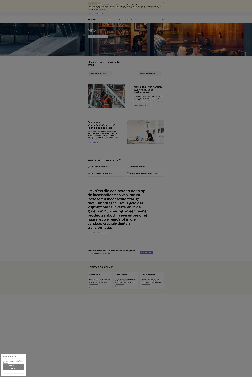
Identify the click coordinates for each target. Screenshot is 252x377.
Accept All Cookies (13, 365)
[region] (13, 365)
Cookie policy (5, 362)
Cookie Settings (13, 372)
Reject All (13, 368)
